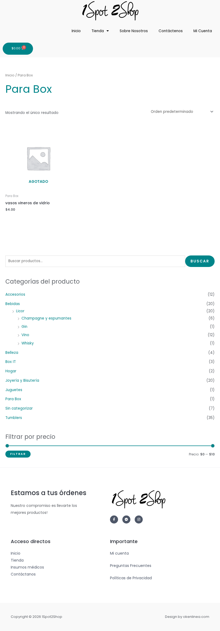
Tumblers (13, 417)
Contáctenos (171, 31)
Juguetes (13, 389)
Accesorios (15, 294)
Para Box (13, 399)
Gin (24, 326)
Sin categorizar (19, 408)
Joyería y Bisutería (22, 380)
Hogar (10, 371)
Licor (20, 311)
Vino (25, 334)
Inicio (76, 31)
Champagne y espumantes (46, 318)
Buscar (199, 261)
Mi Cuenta (202, 31)
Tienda (97, 31)
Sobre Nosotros (134, 31)
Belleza (11, 352)
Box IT (10, 361)
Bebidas (12, 303)
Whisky (27, 343)
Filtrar (18, 454)
